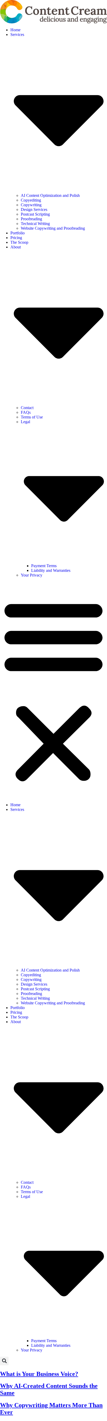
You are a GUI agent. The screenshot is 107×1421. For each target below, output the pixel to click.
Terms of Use (32, 417)
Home (15, 30)
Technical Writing (35, 223)
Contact (27, 407)
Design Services (34, 209)
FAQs (26, 412)
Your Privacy (31, 575)
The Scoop (19, 242)
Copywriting (31, 205)
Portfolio (17, 233)
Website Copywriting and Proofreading (53, 228)
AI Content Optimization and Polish (50, 195)
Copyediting (31, 200)
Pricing (16, 237)
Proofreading (31, 219)
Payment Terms (44, 566)
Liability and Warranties (50, 570)
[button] (53, 690)
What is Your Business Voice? (39, 1373)
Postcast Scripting (35, 214)
